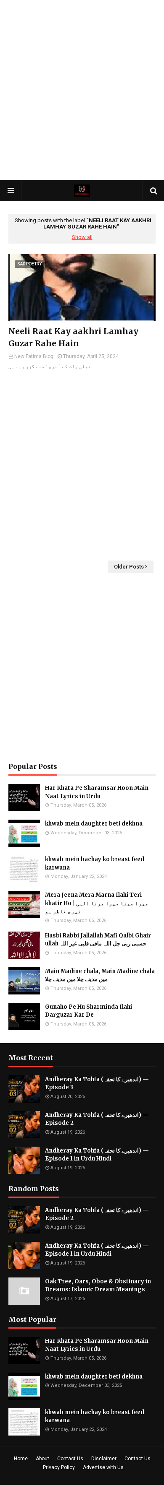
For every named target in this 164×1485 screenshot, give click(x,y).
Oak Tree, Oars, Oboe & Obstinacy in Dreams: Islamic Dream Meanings (98, 1285)
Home (21, 1459)
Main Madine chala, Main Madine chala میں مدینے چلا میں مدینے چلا (100, 975)
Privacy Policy (59, 1467)
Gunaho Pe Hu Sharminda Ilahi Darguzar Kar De (88, 1011)
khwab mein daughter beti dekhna (94, 823)
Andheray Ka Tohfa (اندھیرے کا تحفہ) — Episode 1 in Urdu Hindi (97, 1155)
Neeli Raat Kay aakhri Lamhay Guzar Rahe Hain (73, 337)
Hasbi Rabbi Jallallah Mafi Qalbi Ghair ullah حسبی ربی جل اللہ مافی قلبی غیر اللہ (98, 940)
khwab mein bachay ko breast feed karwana (94, 863)
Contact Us (70, 1459)
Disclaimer (103, 1459)
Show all (82, 237)
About (42, 1459)
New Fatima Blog (33, 356)
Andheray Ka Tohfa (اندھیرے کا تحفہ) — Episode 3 (97, 1083)
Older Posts (129, 566)
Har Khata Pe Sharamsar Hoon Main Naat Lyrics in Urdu (96, 792)
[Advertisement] (82, 90)
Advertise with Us (103, 1467)
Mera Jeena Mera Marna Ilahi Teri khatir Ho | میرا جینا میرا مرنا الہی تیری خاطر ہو (96, 903)
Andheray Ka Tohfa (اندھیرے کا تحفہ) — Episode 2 (97, 1119)
